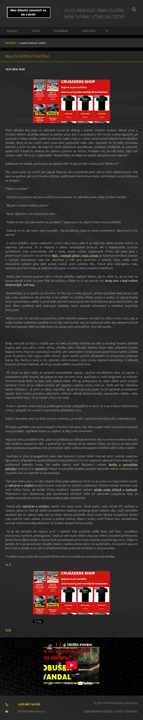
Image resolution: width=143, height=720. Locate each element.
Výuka (36, 31)
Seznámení (61, 31)
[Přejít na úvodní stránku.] (28, 10)
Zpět (8, 630)
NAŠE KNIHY (89, 31)
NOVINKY (12, 31)
